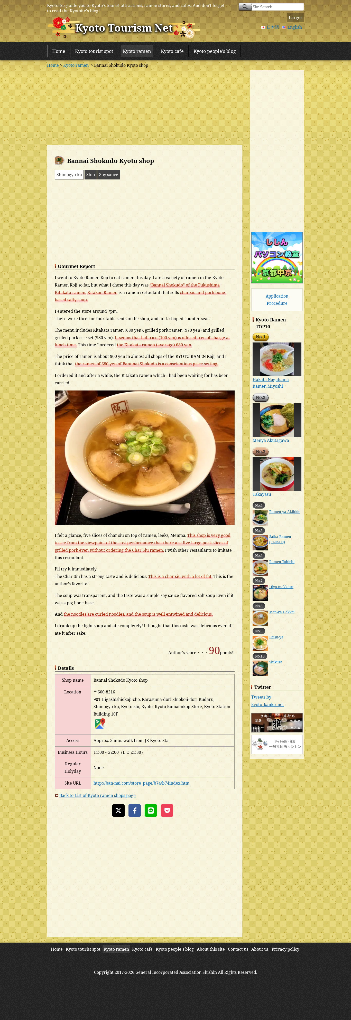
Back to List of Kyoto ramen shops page (97, 795)
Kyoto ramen (137, 51)
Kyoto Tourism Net (124, 28)
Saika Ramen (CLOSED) (280, 539)
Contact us (238, 949)
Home (58, 51)
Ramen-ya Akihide (284, 511)
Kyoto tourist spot (94, 51)
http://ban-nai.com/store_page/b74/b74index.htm (141, 783)
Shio (90, 174)
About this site (211, 949)
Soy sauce (108, 174)
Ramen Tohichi (281, 561)
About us (260, 949)
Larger (295, 17)
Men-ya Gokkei (281, 611)
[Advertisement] (144, 106)
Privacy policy (285, 949)
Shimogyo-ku (69, 174)
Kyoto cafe (172, 51)
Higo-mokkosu (281, 586)
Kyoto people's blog (214, 51)
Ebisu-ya (276, 637)
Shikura (275, 662)
